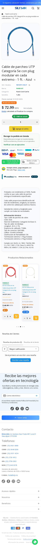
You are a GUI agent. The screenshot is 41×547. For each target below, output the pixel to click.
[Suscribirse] (36, 395)
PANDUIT (19, 88)
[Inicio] (2, 14)
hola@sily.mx (13, 475)
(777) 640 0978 (11, 465)
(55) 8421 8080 (12, 445)
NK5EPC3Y (25, 296)
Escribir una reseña (20, 360)
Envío (4, 111)
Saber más (21, 170)
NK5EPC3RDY (7, 294)
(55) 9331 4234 (12, 453)
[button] (38, 8)
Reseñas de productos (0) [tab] (12, 342)
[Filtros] (4, 349)
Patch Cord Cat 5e (11, 14)
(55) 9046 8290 (12, 449)
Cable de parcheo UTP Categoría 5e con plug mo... (9, 290)
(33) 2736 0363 (10, 461)
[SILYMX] (20, 8)
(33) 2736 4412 (10, 457)
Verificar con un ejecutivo (14, 145)
